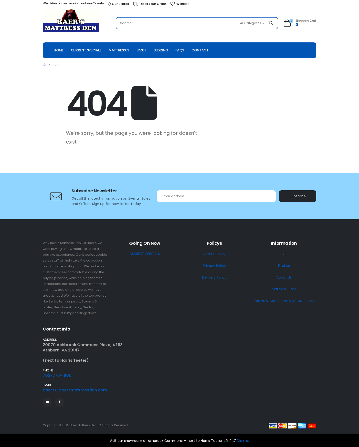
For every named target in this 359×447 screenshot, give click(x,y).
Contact (200, 50)
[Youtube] (47, 402)
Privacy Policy (214, 265)
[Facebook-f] (59, 402)
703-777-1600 (57, 375)
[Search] (271, 23)
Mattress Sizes (284, 289)
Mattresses (119, 50)
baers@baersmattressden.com (75, 390)
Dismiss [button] (243, 440)
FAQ (284, 254)
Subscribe (298, 196)
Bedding (161, 50)
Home (58, 50)
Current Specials (86, 50)
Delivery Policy (214, 277)
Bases (141, 50)
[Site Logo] (71, 21)
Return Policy (214, 254)
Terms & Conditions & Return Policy (284, 300)
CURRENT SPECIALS (144, 253)
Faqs (179, 50)
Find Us (284, 265)
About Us (284, 277)
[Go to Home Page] (44, 65)
